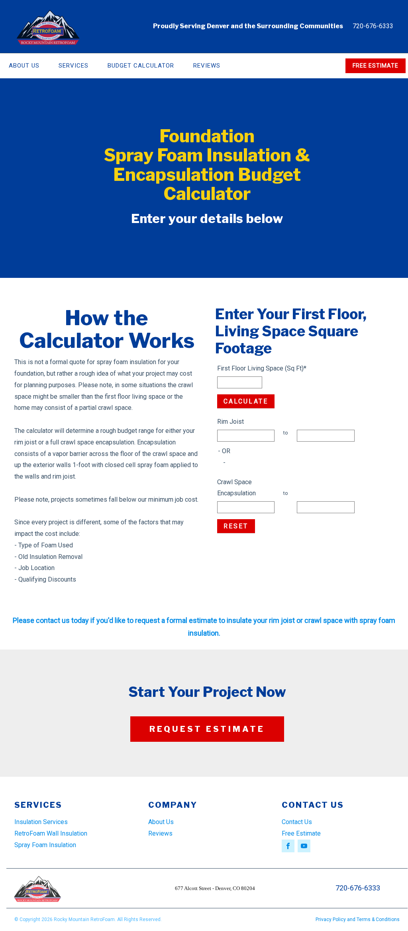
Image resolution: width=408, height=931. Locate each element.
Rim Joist (230, 421)
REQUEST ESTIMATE (207, 729)
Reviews (206, 65)
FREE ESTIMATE (375, 65)
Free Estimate (301, 833)
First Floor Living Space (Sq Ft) (261, 368)
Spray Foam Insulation (45, 845)
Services (73, 65)
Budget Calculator (141, 65)
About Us (161, 822)
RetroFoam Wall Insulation (50, 833)
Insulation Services (41, 822)
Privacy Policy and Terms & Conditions (358, 919)
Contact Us (297, 822)
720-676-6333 (373, 26)
